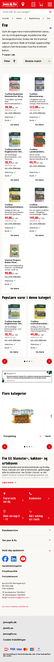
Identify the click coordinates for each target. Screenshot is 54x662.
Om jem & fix (9, 540)
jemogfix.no (10, 634)
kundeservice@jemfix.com (18, 598)
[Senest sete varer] (51, 28)
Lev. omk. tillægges (13, 113)
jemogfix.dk (10, 622)
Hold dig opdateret (13, 550)
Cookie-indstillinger (14, 640)
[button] (24, 361)
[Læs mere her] (27, 376)
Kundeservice (10, 530)
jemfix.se (8, 628)
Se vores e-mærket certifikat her (15, 607)
